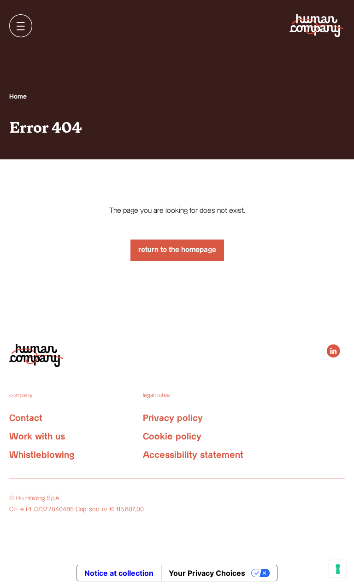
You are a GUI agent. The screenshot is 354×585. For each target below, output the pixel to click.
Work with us (37, 437)
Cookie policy (172, 437)
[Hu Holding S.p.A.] (316, 25)
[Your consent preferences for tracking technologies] (338, 569)
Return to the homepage (177, 249)
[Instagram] (333, 351)
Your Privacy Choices (207, 573)
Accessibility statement (193, 455)
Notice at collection (118, 573)
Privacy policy (173, 418)
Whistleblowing (41, 455)
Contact (25, 418)
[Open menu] (20, 25)
